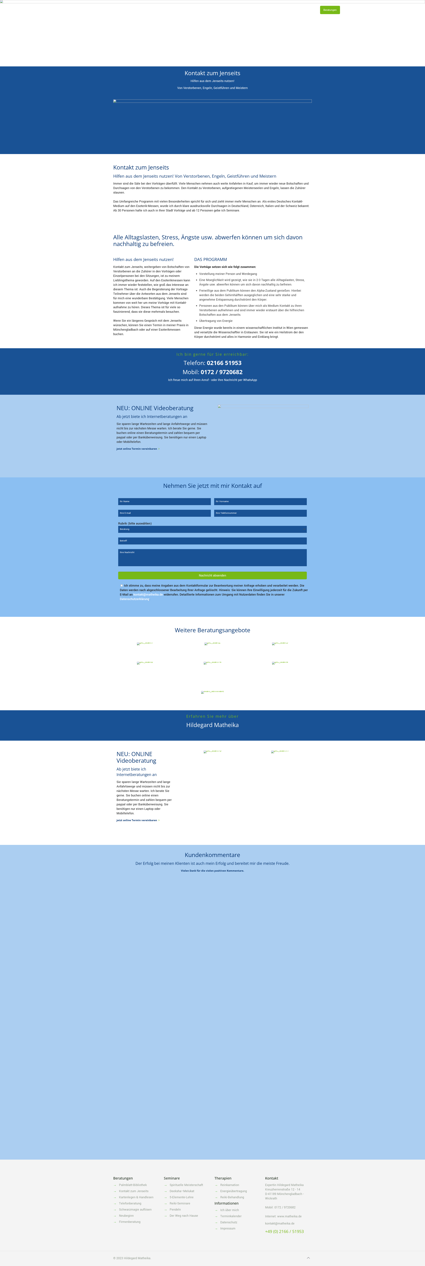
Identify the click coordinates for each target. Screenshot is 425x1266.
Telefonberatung (130, 1203)
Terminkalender (231, 1216)
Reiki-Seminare (180, 1203)
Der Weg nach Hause (184, 1216)
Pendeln (175, 1209)
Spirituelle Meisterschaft (186, 1185)
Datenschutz (228, 1222)
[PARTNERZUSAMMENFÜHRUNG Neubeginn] (212, 663)
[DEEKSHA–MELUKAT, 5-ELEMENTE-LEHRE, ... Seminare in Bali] (212, 692)
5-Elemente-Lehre (182, 1197)
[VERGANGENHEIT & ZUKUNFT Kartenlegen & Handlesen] (212, 644)
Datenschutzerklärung (134, 599)
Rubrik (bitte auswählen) (135, 523)
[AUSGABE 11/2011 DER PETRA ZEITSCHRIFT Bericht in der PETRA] (280, 752)
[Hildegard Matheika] (33, 10)
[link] (263, 431)
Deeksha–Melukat (182, 1191)
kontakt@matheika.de (148, 594)
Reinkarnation (229, 1185)
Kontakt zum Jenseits (133, 1191)
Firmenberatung (129, 1222)
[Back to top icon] (308, 1258)
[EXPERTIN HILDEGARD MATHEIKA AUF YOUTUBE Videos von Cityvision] (212, 752)
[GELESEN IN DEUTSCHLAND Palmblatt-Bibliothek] (145, 644)
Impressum (227, 1228)
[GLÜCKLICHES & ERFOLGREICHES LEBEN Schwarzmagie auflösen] (145, 663)
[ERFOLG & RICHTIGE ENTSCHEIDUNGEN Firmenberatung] (280, 663)
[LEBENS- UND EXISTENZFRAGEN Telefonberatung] (280, 644)
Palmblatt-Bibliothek (133, 1185)
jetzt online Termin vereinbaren (137, 448)
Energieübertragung (233, 1191)
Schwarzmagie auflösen (135, 1209)
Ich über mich (229, 1210)
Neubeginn (126, 1216)
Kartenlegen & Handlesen (136, 1197)
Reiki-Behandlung (232, 1197)
